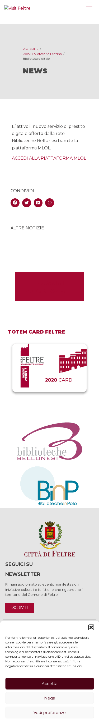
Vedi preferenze (50, 712)
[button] (91, 627)
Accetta (50, 683)
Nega (49, 698)
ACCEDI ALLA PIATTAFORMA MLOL (49, 158)
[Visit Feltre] (17, 8)
